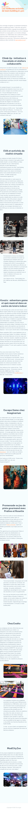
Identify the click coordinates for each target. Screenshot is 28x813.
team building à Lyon (20, 40)
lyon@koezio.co (19, 373)
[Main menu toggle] (24, 4)
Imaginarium (3, 452)
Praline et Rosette (11, 524)
